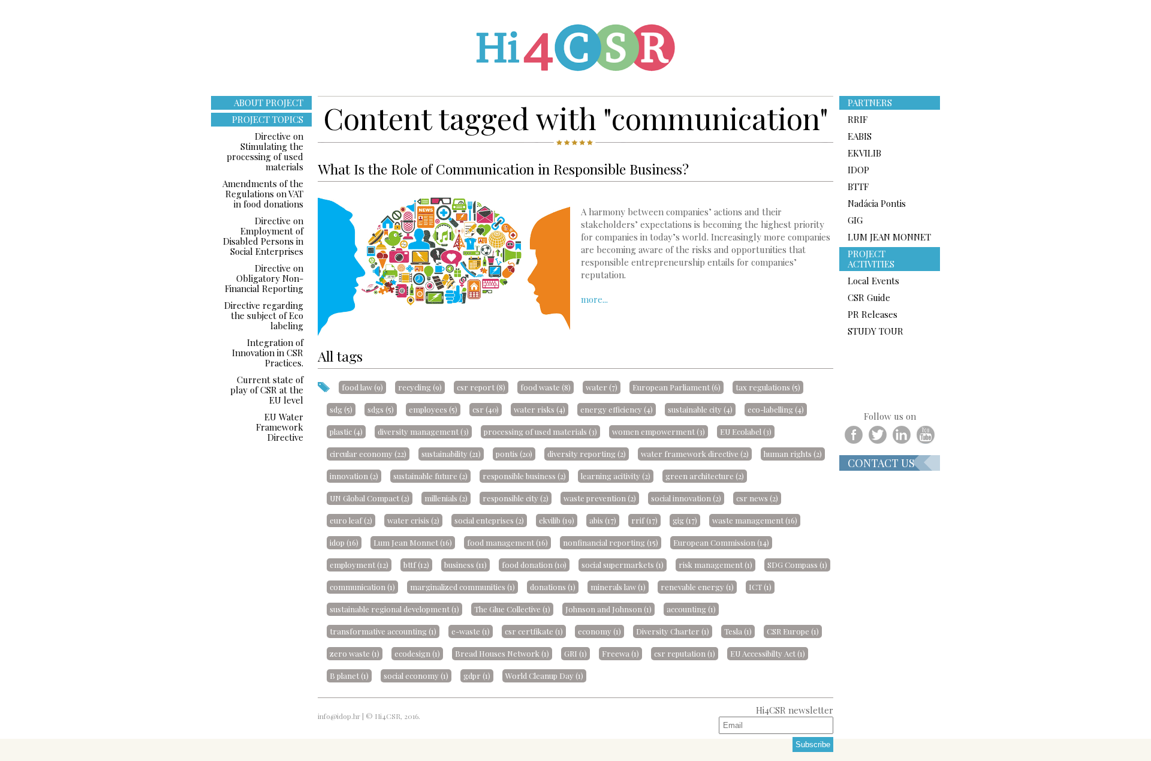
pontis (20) (514, 454)
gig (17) (685, 520)
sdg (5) (341, 409)
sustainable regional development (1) (394, 609)
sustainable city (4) (700, 409)
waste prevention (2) (600, 498)
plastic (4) (346, 431)
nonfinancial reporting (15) (610, 542)
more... (594, 299)
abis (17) (602, 520)
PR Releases (872, 314)
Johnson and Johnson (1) (608, 609)
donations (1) (553, 587)
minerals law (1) (618, 587)
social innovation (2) (686, 498)
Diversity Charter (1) (672, 631)
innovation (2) (354, 476)
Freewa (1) (620, 653)
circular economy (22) (368, 454)
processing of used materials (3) (540, 431)
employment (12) (359, 565)
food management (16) (507, 542)
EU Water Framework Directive (279, 427)
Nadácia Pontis (877, 203)
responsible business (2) (524, 476)
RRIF (857, 119)
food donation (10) (534, 565)
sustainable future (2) (430, 476)
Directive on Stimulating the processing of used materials (265, 151)
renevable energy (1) (697, 587)
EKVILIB (864, 153)
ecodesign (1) (417, 653)
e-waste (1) (470, 631)
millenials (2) (446, 498)
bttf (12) (416, 565)
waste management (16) (754, 520)
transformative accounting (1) (383, 631)
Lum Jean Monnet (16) (412, 542)
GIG (855, 220)
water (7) (601, 387)
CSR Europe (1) (793, 631)
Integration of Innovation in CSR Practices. (267, 352)
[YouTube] (926, 435)
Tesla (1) (738, 631)
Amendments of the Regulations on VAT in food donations (262, 194)
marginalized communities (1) (462, 587)
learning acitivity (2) (615, 476)
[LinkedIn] (902, 435)
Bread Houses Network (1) (502, 653)
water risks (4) (539, 409)
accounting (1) (691, 609)
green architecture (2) (704, 476)
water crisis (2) (413, 520)
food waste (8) (545, 387)
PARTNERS (870, 103)
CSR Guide (869, 297)
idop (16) (344, 542)
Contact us (881, 463)
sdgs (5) (380, 409)
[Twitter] (878, 435)
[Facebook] (854, 435)
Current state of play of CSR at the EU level (266, 390)
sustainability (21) (451, 454)
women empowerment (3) (658, 431)
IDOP (858, 170)
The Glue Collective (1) (512, 609)
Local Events (873, 281)
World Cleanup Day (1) (544, 675)
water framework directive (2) (695, 454)
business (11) (465, 565)
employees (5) (433, 409)
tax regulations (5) (768, 387)
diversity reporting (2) (586, 454)
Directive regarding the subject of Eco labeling (263, 315)
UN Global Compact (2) (369, 498)
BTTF (858, 186)
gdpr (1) (476, 675)
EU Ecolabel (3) (746, 431)
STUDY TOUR (875, 331)
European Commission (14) (721, 542)
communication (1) (362, 587)
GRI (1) (575, 653)
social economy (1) (416, 675)
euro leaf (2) (351, 520)
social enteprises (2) (489, 520)
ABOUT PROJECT (268, 103)
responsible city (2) (516, 498)
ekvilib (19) (556, 520)
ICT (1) (760, 587)
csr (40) (485, 409)
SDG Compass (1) (797, 565)
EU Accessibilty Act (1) (767, 653)
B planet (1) (349, 675)
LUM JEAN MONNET (889, 237)
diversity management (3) (423, 431)
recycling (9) (420, 387)
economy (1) (599, 631)
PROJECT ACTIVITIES (871, 259)
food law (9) (362, 387)
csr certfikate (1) (534, 631)
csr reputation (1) (684, 653)
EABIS (860, 136)
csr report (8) (481, 387)
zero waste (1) (354, 653)
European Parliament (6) (676, 387)
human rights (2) (793, 454)
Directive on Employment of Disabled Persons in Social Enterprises (263, 236)
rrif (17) (644, 520)
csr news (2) (757, 498)
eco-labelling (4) (776, 409)
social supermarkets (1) (622, 565)
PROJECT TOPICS (267, 119)
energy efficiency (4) (616, 409)
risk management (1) (715, 565)
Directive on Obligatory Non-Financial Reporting (264, 278)
